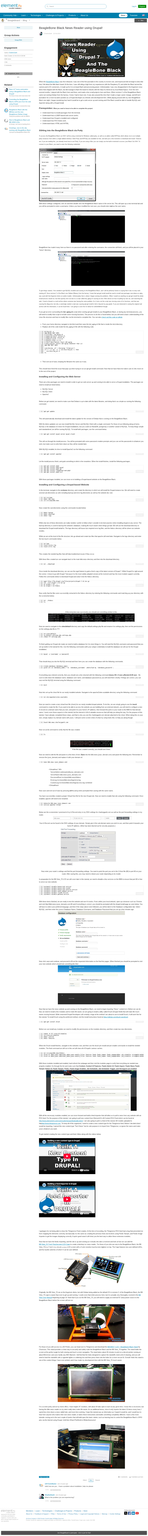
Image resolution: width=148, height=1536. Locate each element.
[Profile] (143, 15)
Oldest (85, 1480)
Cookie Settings (115, 1514)
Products (77, 1511)
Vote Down (48, 1490)
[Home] (11, 6)
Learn (37, 1511)
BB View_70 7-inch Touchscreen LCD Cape (54, 1244)
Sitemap (104, 1514)
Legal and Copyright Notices (89, 1514)
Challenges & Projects (63, 1511)
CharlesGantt (13, 52)
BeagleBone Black (52, 82)
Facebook (129, 1513)
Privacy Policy (73, 1514)
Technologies (47, 1511)
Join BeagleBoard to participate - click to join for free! (74, 1533)
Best (91, 1480)
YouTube (137, 1513)
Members (29, 1511)
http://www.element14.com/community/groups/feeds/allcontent (61, 1121)
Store (85, 1511)
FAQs (53, 1514)
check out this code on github (112, 317)
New (142, 20)
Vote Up (46, 1490)
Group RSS (18, 40)
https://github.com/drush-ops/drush (115, 1017)
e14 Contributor (51, 1484)
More (6, 19)
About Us (29, 1514)
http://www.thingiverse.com (51, 1123)
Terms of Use (61, 1514)
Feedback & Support (42, 1514)
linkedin (133, 1513)
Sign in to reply (44, 1477)
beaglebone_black (13, 73)
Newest (97, 1480)
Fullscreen (140, 352)
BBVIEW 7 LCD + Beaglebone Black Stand (122, 1347)
